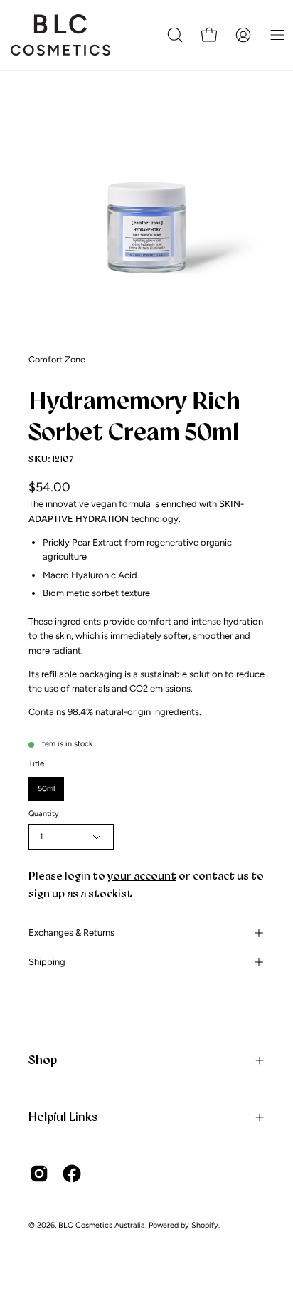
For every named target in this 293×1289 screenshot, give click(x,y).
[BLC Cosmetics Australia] (60, 35)
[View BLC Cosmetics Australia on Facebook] (71, 1173)
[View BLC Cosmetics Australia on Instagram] (39, 1173)
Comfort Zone (56, 359)
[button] (175, 35)
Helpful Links (62, 1117)
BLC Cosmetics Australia (101, 1225)
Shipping (46, 961)
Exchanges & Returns (71, 932)
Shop (42, 1060)
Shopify (204, 1225)
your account (141, 875)
